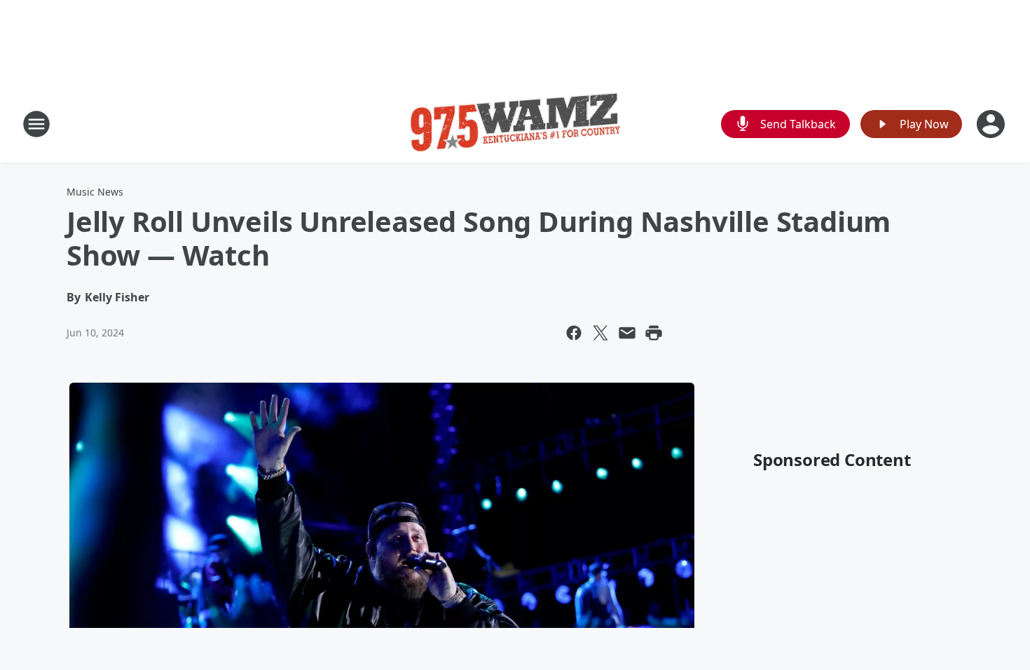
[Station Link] (515, 124)
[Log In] (992, 124)
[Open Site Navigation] (36, 124)
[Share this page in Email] (627, 333)
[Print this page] (654, 333)
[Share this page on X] (600, 333)
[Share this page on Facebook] (574, 333)
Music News (95, 191)
